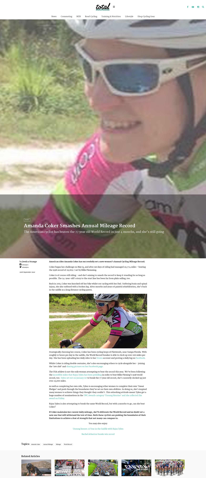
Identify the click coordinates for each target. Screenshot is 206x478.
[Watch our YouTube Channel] (193, 7)
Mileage (58, 444)
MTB (78, 16)
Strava (100, 358)
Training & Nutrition (111, 16)
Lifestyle (129, 16)
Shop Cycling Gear (146, 16)
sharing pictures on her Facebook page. (85, 366)
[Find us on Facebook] (187, 7)
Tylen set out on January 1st (74, 378)
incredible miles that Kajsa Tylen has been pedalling (77, 375)
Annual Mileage (48, 444)
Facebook (140, 358)
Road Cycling (91, 16)
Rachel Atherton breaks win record (98, 434)
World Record (68, 444)
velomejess (24, 265)
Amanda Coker (35, 444)
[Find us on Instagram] (198, 7)
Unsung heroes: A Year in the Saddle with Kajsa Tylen (98, 429)
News (54, 16)
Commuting (66, 16)
